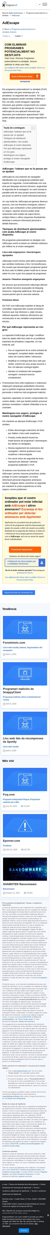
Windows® (22, 573)
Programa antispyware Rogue (16, 799)
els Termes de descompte (24, 1019)
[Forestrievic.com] (25, 627)
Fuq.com (9, 794)
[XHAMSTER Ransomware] (25, 869)
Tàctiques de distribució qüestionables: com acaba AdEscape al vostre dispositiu (17, 141)
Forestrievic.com (14, 642)
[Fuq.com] (25, 779)
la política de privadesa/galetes (29, 1144)
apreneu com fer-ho (25, 1176)
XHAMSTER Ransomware (20, 884)
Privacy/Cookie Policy (13, 70)
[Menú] (45, 4)
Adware (13, 32)
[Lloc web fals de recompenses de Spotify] (25, 723)
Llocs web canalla (11, 647)
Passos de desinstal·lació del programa (24, 1184)
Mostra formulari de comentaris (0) (19, 593)
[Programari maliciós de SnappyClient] (25, 674)
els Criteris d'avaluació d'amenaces (21, 1174)
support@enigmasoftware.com (12, 1096)
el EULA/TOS (26, 1017)
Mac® (30, 573)
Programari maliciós (12, 697)
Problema (7, 846)
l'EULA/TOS (14, 1144)
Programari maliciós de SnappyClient (18, 690)
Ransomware (9, 889)
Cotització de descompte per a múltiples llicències (21, 562)
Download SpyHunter (21, 549)
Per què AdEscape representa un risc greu (18, 150)
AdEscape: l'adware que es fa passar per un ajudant (17, 133)
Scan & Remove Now (22, 76)
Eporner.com (11, 840)
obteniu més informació (27, 1021)
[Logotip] (9, 4)
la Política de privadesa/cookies (30, 1170)
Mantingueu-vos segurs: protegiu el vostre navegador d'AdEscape (17, 158)
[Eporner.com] (25, 825)
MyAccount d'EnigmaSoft (16, 1098)
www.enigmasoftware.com (22, 1071)
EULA (39, 68)
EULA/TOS (15, 1170)
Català (40, 4)
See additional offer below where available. (21, 68)
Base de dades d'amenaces (12, 13)
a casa (5, 1184)
